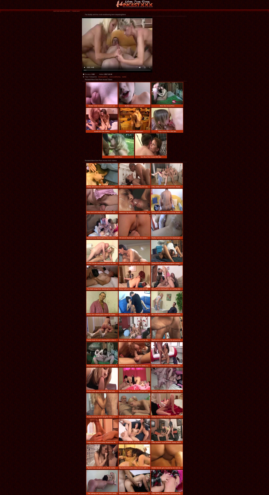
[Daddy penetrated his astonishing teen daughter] (134, 174)
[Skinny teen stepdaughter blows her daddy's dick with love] (102, 302)
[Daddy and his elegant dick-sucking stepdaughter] (167, 200)
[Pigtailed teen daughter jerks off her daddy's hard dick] (102, 455)
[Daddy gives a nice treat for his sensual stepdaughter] (167, 328)
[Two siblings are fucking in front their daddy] (102, 481)
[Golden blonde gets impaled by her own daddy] (167, 455)
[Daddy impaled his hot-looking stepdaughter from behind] (167, 353)
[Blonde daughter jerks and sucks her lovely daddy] (134, 404)
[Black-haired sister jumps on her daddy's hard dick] (134, 251)
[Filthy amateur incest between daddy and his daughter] (167, 430)
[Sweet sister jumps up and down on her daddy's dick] (134, 328)
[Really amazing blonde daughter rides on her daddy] (102, 404)
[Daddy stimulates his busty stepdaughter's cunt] (102, 174)
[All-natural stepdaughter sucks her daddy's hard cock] (134, 225)
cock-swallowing (115, 77)
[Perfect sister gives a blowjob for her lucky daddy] (102, 379)
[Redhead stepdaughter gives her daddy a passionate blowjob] (134, 353)
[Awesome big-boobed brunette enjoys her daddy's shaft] (134, 200)
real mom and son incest (61, 11)
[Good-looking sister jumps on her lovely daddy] (134, 302)
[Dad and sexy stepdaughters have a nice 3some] (102, 225)
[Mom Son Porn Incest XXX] (134, 3)
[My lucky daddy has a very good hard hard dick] (134, 379)
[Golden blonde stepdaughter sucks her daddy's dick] (102, 251)
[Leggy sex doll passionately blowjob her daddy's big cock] (102, 430)
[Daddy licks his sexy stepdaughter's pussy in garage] (167, 251)
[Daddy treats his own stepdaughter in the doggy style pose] (102, 328)
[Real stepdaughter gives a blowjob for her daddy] (102, 353)
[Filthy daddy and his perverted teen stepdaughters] (167, 174)
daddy (124, 77)
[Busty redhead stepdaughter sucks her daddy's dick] (134, 276)
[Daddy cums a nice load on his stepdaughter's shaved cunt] (167, 225)
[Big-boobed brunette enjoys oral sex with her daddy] (134, 455)
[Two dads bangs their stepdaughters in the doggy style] (102, 276)
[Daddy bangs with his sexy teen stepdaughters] (134, 430)
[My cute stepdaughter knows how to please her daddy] (167, 302)
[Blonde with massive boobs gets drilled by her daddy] (134, 481)
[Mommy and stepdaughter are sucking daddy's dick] (167, 276)
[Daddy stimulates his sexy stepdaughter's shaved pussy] (167, 404)
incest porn (76, 11)
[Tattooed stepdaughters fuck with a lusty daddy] (167, 379)
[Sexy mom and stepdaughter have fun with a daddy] (102, 200)
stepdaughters (103, 77)
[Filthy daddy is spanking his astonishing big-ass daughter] (167, 481)
